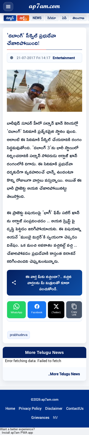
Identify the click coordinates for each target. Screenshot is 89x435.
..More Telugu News (64, 373)
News (37, 18)
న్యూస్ (10, 18)
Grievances (40, 417)
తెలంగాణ (78, 18)
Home (10, 408)
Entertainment (64, 57)
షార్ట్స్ (23, 18)
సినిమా (51, 18)
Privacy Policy (30, 408)
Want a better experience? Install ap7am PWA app (17, 431)
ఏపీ (64, 18)
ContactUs (75, 408)
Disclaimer (54, 408)
